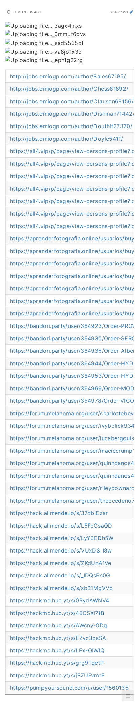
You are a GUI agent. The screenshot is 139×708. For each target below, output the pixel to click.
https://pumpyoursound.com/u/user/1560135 (69, 687)
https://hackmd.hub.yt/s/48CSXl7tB (57, 613)
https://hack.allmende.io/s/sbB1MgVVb (61, 588)
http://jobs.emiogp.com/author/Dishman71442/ (72, 113)
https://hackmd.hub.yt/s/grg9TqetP (57, 662)
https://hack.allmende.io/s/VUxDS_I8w (61, 550)
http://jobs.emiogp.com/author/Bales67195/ (68, 76)
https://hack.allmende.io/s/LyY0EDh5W (62, 538)
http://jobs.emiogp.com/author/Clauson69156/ (72, 101)
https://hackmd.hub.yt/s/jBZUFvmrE (57, 675)
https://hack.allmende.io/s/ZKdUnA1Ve (60, 563)
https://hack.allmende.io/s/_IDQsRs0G (60, 575)
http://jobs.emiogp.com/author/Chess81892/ (69, 88)
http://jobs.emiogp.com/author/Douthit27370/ (71, 126)
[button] (128, 695)
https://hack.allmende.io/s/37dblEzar (59, 513)
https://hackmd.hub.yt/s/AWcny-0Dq (58, 625)
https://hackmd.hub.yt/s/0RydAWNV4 (59, 600)
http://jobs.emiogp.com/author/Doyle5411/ (66, 138)
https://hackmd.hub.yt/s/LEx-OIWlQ (57, 650)
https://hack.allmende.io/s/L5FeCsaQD (61, 525)
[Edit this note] (131, 12)
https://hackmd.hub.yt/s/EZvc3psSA (58, 637)
